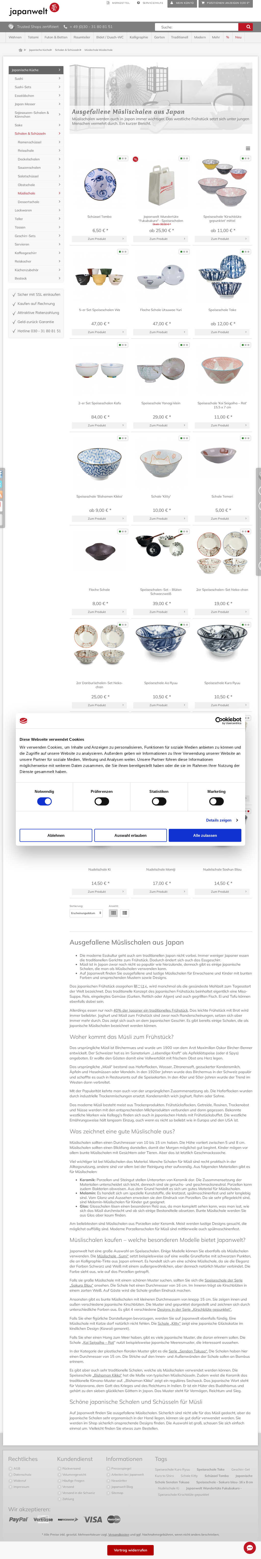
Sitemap (117, 1493)
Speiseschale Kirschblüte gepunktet (183, 1494)
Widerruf (19, 1481)
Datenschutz (22, 1474)
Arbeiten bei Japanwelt (127, 1474)
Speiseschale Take (211, 1469)
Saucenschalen (29, 167)
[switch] (102, 801)
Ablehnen (55, 835)
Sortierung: (76, 906)
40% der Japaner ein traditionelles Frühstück (150, 1010)
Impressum (21, 1487)
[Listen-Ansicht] (124, 913)
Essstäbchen (24, 96)
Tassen (20, 227)
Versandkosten (118, 1534)
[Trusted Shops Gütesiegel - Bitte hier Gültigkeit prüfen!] (11, 26)
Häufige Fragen (73, 1481)
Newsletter (119, 1481)
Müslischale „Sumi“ (113, 1256)
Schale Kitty (190, 1476)
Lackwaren (23, 210)
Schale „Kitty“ (169, 1323)
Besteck (21, 278)
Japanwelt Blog (122, 1487)
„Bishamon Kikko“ (107, 1375)
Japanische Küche (25, 70)
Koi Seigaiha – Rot (98, 1342)
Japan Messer (25, 104)
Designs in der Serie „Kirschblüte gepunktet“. (194, 1309)
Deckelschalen (29, 159)
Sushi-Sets (23, 87)
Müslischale (26, 193)
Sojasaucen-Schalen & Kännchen (32, 115)
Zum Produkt (97, 239)
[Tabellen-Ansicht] (113, 913)
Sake (18, 125)
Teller (19, 219)
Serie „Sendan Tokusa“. (188, 1351)
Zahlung (68, 1499)
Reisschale (26, 150)
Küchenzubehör (26, 270)
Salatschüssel (28, 176)
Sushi (19, 78)
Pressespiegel (121, 1468)
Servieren (22, 244)
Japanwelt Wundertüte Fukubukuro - (214, 1488)
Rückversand (71, 1468)
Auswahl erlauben (130, 835)
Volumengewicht (74, 1474)
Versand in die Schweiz (78, 1493)
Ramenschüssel (29, 142)
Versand (68, 1487)
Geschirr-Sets (25, 236)
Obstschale (26, 185)
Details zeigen (218, 820)
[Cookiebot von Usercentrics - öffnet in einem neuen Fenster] (219, 720)
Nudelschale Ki (169, 1488)
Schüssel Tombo (217, 1476)
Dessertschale (28, 202)
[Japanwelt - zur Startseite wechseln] (34, 9)
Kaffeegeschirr (26, 253)
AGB (16, 1468)
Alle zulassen (205, 835)
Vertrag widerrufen (130, 1550)
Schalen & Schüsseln (30, 133)
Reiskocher (23, 261)
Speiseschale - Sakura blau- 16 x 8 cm (224, 1482)
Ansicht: (114, 906)
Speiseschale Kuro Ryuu (173, 1469)
